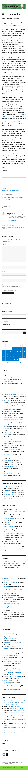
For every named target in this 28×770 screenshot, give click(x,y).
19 (3, 356)
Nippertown (7, 597)
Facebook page (8, 490)
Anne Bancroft (18, 225)
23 (17, 356)
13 (7, 354)
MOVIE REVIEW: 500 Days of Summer (10, 190)
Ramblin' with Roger (6, 762)
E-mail (5, 377)
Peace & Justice (8, 460)
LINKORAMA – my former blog (12, 494)
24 (20, 356)
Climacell (6, 648)
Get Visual (6, 426)
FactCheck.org (7, 561)
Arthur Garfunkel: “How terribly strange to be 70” (13, 197)
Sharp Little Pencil (8, 545)
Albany (5, 633)
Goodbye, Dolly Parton (14, 706)
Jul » (21, 362)
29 (14, 359)
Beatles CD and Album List (11, 582)
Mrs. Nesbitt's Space (9, 528)
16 (17, 354)
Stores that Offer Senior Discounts (13, 676)
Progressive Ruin (8, 603)
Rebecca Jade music (9, 470)
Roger (5, 225)
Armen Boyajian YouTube (10, 406)
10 (20, 351)
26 (4, 359)
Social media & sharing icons (11, 767)
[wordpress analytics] (14, 743)
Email (3, 271)
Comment (5, 244)
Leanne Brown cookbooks (10, 661)
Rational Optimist (8, 466)
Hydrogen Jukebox (9, 432)
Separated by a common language (13, 608)
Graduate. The (5, 227)
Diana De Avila (7, 413)
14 (10, 354)
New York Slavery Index (10, 667)
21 (10, 356)
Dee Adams (7, 515)
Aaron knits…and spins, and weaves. (13, 394)
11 (24, 351)
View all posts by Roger (12, 220)
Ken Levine (7, 593)
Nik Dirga (6, 535)
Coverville (6, 586)
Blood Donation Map (9, 638)
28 (10, 359)
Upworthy (6, 689)
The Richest (7, 620)
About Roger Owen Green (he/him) (13, 374)
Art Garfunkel (5, 204)
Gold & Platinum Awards (10, 588)
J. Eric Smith (7, 434)
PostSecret (6, 601)
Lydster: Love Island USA (18, 710)
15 (14, 354)
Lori (5, 727)
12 (3, 354)
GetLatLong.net (8, 657)
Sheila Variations (8, 612)
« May (7, 362)
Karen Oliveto (7, 445)
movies (17, 227)
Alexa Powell (7, 400)
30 (17, 359)
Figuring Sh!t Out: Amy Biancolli (12, 417)
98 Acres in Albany (9, 578)
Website (4, 278)
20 (7, 356)
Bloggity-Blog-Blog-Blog (10, 511)
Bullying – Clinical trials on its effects (14, 642)
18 (24, 354)
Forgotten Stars (8, 522)
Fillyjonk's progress (9, 518)
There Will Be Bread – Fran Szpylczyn (14, 473)
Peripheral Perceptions (10, 541)
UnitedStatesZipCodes (9, 686)
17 (20, 354)
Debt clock (6, 655)
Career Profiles (7, 646)
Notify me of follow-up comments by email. (11, 286)
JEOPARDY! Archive (9, 492)
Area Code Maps (8, 635)
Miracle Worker (12, 227)
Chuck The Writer (8, 411)
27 (7, 359)
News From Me (8, 595)
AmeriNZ (6, 509)
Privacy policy (7, 383)
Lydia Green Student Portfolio (12, 449)
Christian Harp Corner (9, 409)
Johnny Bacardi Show (9, 526)
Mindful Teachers (8, 455)
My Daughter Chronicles (10, 533)
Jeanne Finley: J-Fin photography (13, 441)
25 (24, 356)
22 (14, 356)
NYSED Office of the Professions (12, 672)
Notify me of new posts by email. (9, 290)
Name (3, 264)
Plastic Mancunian (8, 731)
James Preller (7, 438)
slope (5, 719)
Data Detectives (8, 486)
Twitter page (7, 498)
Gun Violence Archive (9, 565)
